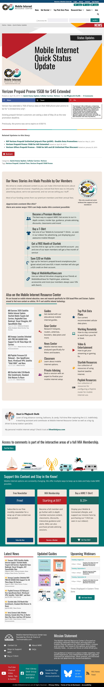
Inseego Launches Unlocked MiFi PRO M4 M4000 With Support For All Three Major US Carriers (19, 340)
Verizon (57, 96)
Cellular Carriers (46, 96)
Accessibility (86, 685)
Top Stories (21, 573)
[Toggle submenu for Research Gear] (83, 10)
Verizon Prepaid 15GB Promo (41, 163)
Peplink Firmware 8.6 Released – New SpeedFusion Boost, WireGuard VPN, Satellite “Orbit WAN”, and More (20, 359)
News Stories (22, 328)
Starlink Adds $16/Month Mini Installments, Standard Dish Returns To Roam (19, 375)
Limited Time (24, 163)
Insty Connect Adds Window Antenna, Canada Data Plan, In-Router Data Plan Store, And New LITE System (18, 614)
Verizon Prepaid (12, 163)
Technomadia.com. (24, 639)
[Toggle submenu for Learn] (92, 10)
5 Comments (88, 96)
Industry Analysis (23, 326)
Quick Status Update (31, 96)
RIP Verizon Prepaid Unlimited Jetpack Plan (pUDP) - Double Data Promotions (41, 141)
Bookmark (9, 154)
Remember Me (42, 21)
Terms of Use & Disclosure (70, 685)
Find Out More (9, 448)
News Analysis (12, 328)
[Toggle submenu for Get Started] (50, 10)
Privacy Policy (54, 685)
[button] (98, 14)
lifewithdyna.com (57, 429)
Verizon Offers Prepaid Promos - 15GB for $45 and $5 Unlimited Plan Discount (42, 147)
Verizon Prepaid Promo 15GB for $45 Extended (27, 144)
